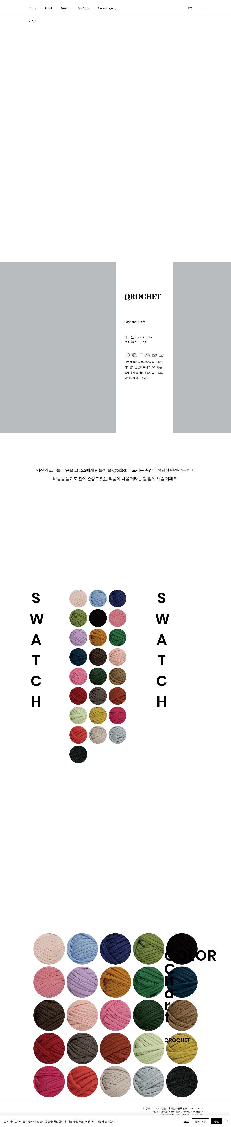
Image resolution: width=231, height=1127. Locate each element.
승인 (216, 1121)
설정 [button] (186, 1121)
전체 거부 (200, 1121)
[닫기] (227, 1121)
